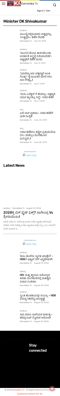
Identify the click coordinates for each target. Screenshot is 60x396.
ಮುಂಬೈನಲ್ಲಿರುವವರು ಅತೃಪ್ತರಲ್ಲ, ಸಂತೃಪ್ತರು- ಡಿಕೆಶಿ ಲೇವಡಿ (36, 35)
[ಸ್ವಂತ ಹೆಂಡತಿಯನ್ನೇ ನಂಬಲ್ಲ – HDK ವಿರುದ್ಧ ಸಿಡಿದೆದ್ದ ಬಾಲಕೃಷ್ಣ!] (10, 298)
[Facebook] (31, 357)
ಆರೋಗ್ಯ (23, 272)
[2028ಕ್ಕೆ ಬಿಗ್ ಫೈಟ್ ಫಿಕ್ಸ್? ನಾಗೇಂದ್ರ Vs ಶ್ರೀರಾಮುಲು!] (30, 187)
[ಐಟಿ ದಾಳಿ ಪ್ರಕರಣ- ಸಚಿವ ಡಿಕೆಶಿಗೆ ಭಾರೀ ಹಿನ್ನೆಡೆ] (10, 115)
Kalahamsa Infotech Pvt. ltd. (30, 394)
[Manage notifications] (52, 388)
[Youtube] (31, 370)
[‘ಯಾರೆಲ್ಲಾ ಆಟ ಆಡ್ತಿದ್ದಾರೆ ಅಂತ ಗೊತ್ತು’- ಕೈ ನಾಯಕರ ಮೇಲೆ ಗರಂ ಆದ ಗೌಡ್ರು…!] (10, 76)
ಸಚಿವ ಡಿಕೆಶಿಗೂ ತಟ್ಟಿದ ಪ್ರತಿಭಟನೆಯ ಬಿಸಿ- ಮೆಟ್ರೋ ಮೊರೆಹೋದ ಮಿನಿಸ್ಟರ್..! (38, 135)
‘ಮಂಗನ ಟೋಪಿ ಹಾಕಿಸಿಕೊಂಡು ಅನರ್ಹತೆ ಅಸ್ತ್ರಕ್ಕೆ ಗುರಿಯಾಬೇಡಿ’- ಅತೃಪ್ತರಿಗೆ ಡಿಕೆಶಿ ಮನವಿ (36, 56)
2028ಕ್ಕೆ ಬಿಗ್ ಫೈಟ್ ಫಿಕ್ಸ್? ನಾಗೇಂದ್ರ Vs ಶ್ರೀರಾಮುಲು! (28, 214)
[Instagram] (31, 361)
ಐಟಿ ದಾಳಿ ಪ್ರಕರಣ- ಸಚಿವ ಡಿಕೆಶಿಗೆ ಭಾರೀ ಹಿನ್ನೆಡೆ (36, 114)
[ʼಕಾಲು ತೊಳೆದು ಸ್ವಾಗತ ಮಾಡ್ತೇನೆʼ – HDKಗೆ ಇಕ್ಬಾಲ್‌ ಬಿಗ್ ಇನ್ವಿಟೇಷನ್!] (10, 259)
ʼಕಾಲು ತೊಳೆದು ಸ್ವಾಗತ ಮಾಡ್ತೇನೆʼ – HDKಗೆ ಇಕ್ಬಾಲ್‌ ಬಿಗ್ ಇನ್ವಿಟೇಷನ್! (36, 257)
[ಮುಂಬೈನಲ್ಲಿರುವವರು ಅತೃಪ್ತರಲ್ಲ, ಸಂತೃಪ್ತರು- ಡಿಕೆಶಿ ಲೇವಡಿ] (10, 36)
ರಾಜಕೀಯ (23, 31)
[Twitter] (31, 366)
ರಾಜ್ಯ (21, 110)
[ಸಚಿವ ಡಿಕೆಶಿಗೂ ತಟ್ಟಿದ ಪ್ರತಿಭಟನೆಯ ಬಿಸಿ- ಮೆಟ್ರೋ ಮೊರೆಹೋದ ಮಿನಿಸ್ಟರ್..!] (10, 134)
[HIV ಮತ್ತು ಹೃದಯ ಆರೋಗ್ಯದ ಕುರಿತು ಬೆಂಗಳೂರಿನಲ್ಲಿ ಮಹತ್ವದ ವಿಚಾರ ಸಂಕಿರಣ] (10, 277)
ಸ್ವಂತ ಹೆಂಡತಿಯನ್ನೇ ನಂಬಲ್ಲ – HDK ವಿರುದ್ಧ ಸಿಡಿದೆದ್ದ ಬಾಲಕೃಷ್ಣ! (38, 297)
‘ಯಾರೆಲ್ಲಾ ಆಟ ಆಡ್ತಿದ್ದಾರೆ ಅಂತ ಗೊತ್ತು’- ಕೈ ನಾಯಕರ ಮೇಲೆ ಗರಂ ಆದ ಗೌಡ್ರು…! (36, 76)
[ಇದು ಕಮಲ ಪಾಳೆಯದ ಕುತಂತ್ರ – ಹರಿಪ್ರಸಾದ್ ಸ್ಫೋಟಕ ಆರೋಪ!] (10, 317)
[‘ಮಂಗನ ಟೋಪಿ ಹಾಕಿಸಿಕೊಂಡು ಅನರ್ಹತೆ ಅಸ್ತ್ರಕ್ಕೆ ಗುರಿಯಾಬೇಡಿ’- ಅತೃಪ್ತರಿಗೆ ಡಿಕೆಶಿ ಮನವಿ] (10, 55)
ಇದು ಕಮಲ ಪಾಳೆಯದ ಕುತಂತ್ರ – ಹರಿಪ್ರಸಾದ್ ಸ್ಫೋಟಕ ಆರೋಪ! (36, 316)
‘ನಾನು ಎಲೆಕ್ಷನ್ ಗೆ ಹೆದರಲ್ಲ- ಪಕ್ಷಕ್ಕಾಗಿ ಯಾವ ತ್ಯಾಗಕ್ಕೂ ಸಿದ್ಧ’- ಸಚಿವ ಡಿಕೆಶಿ (37, 95)
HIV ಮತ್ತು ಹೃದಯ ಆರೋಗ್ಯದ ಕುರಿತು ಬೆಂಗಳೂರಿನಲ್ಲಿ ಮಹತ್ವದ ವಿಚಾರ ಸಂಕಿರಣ (35, 278)
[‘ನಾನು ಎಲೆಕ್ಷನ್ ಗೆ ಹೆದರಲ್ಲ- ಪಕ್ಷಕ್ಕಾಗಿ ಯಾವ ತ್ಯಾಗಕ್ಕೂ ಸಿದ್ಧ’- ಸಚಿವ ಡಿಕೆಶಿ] (10, 96)
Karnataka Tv (26, 41)
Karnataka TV (18, 390)
